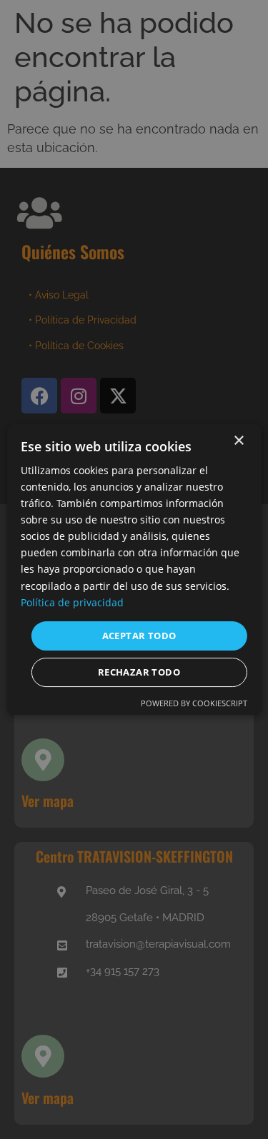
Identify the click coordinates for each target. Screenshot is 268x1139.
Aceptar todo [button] (139, 635)
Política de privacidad (72, 602)
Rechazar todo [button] (139, 672)
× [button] (238, 441)
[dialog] (133, 570)
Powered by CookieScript (194, 703)
